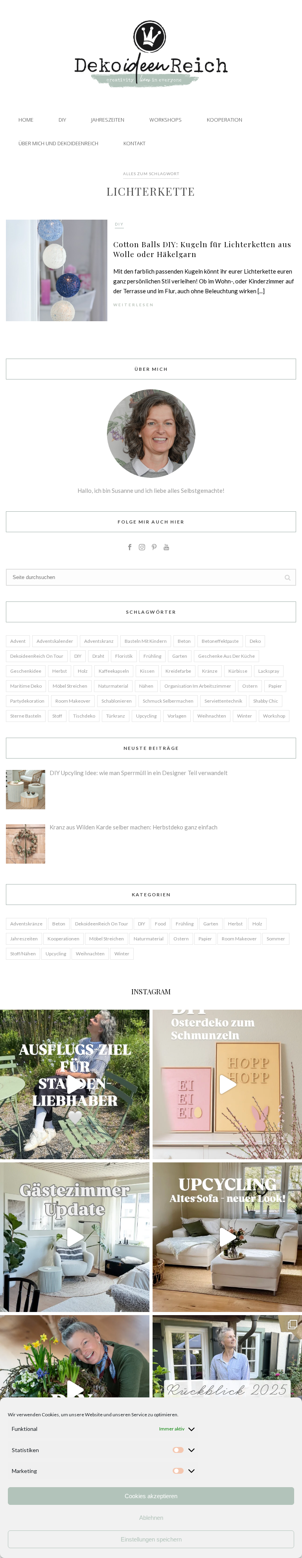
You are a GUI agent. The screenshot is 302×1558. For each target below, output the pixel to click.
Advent (18, 641)
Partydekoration (27, 701)
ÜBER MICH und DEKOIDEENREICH (58, 143)
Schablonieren (116, 701)
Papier (275, 686)
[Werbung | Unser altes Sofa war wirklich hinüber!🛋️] (227, 1237)
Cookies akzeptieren (151, 1496)
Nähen (146, 686)
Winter (244, 716)
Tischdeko (84, 716)
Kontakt (134, 143)
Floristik (124, 656)
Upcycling (146, 716)
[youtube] (166, 547)
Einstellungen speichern (151, 1539)
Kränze (209, 671)
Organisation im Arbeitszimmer (197, 686)
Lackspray (268, 671)
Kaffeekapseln (114, 671)
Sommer (276, 939)
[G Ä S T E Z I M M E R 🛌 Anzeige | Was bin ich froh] (74, 1237)
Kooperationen (63, 939)
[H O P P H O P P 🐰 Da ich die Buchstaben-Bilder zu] (227, 1084)
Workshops (165, 119)
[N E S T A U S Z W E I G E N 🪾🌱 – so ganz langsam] (74, 1390)
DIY (62, 119)
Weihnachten (211, 716)
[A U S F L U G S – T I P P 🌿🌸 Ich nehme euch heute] (74, 1084)
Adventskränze (26, 924)
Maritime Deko (26, 686)
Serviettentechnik (223, 701)
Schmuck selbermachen (168, 701)
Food (160, 924)
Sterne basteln (25, 716)
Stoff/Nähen (23, 954)
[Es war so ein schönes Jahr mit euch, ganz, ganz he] (227, 1390)
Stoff (57, 716)
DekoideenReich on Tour (36, 656)
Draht (98, 656)
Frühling (152, 656)
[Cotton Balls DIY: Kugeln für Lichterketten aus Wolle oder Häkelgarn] (56, 269)
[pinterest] (154, 547)
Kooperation (224, 119)
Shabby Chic (265, 701)
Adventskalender (55, 641)
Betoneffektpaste (220, 641)
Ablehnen (151, 1517)
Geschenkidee (25, 671)
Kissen (147, 671)
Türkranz (115, 716)
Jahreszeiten (107, 119)
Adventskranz (99, 641)
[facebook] (130, 547)
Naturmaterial (113, 686)
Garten (179, 656)
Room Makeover (72, 701)
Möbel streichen (70, 686)
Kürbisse (237, 671)
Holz (83, 671)
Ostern (250, 686)
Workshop (274, 716)
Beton (184, 641)
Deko (255, 641)
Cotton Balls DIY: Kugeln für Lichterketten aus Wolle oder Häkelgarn (202, 249)
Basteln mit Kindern (146, 641)
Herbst (59, 671)
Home (25, 119)
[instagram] (142, 547)
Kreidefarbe (178, 671)
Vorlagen (177, 716)
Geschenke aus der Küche (226, 656)
